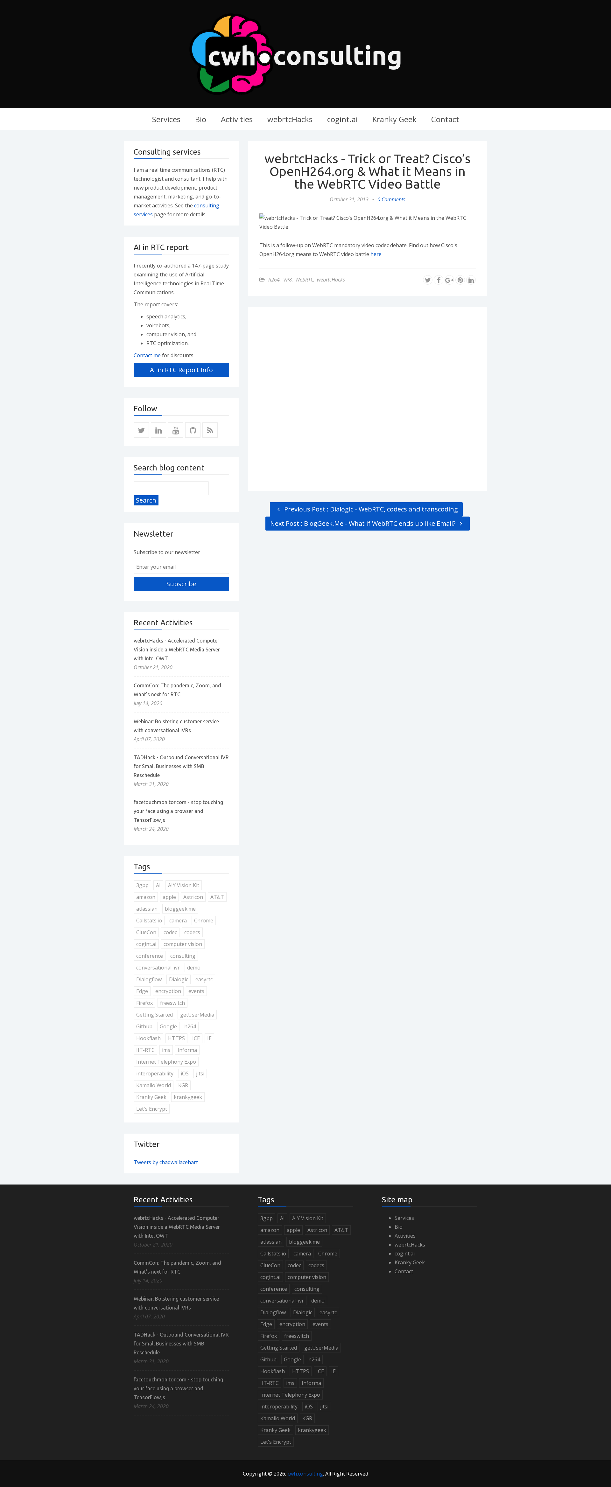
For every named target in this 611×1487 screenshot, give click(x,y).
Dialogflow (149, 979)
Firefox (144, 1002)
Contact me (147, 355)
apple (169, 896)
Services (166, 119)
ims (166, 1049)
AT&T (217, 896)
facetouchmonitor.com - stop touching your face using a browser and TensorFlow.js (178, 811)
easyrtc (204, 979)
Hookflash (148, 1038)
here (376, 254)
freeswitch (172, 1002)
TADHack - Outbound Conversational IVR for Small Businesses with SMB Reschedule (181, 766)
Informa (187, 1049)
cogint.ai (342, 119)
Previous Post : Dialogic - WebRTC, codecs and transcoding (370, 509)
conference (149, 955)
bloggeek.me (180, 908)
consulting (182, 955)
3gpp (142, 885)
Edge (142, 991)
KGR (183, 1085)
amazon (145, 896)
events (196, 991)
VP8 (287, 279)
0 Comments (391, 199)
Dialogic (178, 979)
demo (193, 967)
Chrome (203, 920)
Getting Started (154, 1014)
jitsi (200, 1073)
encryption (168, 991)
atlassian (147, 908)
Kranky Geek (394, 119)
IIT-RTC (145, 1049)
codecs (192, 932)
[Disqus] (367, 397)
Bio (200, 119)
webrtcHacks (290, 119)
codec (170, 932)
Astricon (193, 896)
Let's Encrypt (151, 1108)
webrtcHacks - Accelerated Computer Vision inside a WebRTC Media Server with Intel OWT (177, 649)
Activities (237, 119)
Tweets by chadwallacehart (166, 1162)
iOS (185, 1073)
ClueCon (146, 932)
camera (178, 920)
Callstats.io (149, 920)
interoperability (154, 1073)
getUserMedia (197, 1014)
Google (168, 1026)
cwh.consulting (305, 1473)
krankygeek (188, 1097)
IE (209, 1038)
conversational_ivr (158, 967)
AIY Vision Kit (183, 885)
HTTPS (176, 1038)
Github (144, 1026)
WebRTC (304, 279)
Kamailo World (153, 1085)
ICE (196, 1038)
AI (158, 885)
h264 (274, 279)
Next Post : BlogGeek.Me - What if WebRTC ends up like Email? (363, 523)
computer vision (183, 944)
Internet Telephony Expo (166, 1061)
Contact (445, 119)
